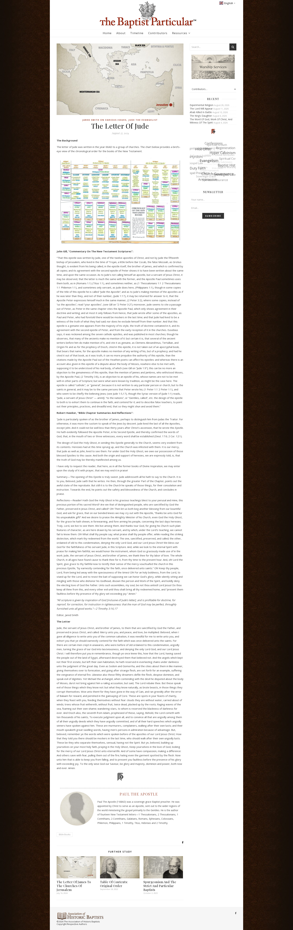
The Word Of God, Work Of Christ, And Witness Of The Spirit (211, 121)
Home (107, 33)
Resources (179, 33)
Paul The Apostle (139, 794)
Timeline (136, 33)
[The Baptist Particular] (146, 15)
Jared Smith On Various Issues (104, 120)
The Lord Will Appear (201, 108)
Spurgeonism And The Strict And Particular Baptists (159, 886)
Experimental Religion (201, 105)
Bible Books (64, 834)
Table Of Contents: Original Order (114, 884)
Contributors (157, 33)
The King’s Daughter (201, 115)
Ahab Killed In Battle (201, 112)
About (120, 33)
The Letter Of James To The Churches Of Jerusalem (74, 886)
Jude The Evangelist (143, 120)
